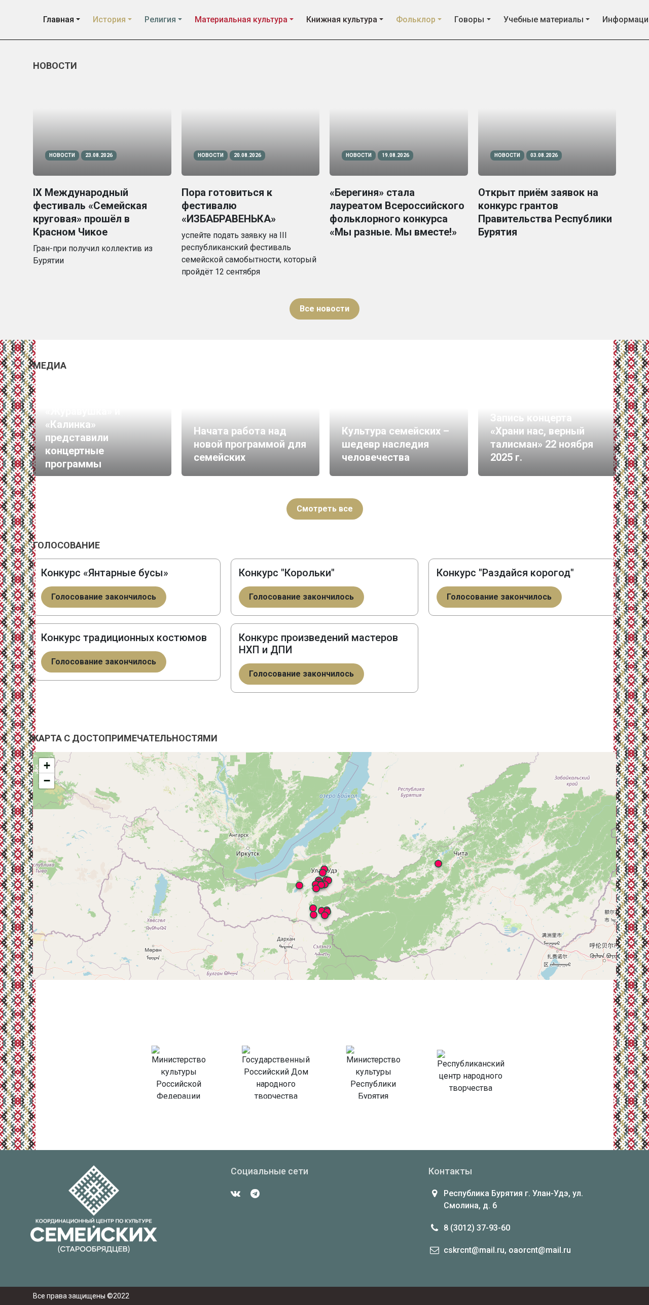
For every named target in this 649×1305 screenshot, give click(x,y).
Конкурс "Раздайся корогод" (505, 573)
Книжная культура (341, 19)
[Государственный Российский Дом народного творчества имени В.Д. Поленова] (275, 1075)
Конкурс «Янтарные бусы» (104, 573)
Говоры (469, 19)
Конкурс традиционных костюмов (124, 637)
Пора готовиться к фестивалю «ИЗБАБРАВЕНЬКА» (229, 205)
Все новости (324, 308)
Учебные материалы (543, 19)
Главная (58, 19)
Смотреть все (325, 508)
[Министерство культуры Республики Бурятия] (373, 1075)
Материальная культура (241, 19)
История (109, 19)
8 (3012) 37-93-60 (477, 1228)
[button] (325, 915)
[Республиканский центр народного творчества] (470, 1075)
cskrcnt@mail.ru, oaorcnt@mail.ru (507, 1250)
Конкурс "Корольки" (287, 573)
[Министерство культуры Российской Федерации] (178, 1075)
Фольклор (416, 19)
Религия (160, 19)
